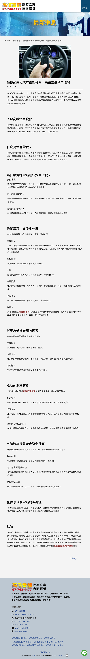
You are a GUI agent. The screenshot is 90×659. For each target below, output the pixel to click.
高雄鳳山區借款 (20, 638)
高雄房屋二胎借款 (55, 645)
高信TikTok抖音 (21, 631)
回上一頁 (73, 559)
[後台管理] (67, 655)
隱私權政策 (45, 652)
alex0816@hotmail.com (25, 615)
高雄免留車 (24, 312)
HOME (7, 41)
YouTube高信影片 (23, 628)
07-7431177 (20, 611)
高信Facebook (21, 625)
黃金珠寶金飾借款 (36, 645)
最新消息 (17, 41)
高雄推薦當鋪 (36, 638)
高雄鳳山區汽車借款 (63, 546)
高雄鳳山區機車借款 (43, 642)
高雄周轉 (59, 642)
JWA (33, 655)
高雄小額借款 (19, 645)
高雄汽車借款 (29, 391)
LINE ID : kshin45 (22, 621)
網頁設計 (61, 655)
